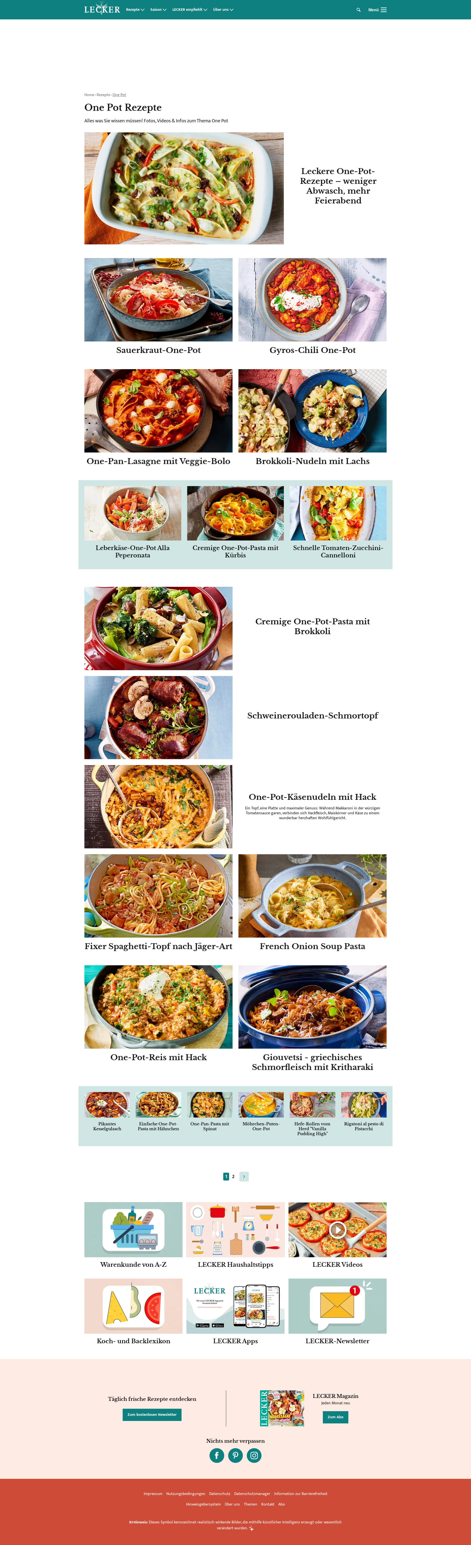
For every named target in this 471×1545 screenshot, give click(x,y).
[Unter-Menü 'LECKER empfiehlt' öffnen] (205, 9)
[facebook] (216, 1455)
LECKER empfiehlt (187, 10)
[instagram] (254, 1455)
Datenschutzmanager (252, 1494)
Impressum (153, 1494)
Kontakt (268, 1504)
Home (89, 95)
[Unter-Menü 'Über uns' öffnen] (232, 9)
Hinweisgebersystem (203, 1504)
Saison (156, 10)
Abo (281, 1504)
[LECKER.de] (102, 10)
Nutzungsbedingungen (185, 1494)
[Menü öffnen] (384, 10)
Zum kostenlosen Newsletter (152, 1414)
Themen (250, 1504)
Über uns (221, 10)
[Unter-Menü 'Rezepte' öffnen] (142, 9)
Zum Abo (335, 1417)
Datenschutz (219, 1494)
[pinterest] (235, 1455)
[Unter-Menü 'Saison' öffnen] (165, 9)
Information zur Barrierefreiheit (300, 1494)
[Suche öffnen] (359, 10)
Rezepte (133, 10)
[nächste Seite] (244, 1176)
